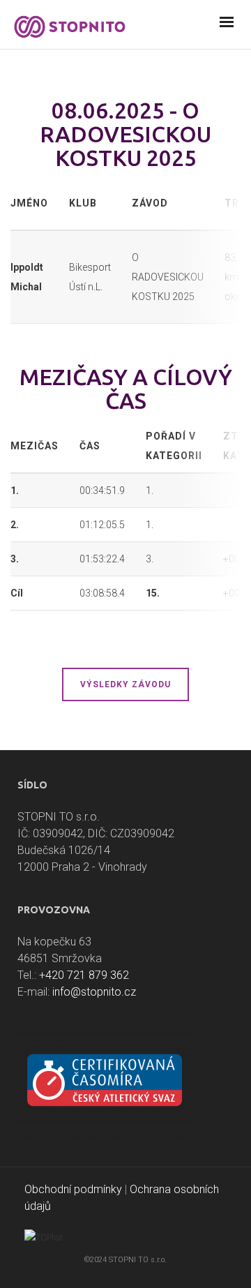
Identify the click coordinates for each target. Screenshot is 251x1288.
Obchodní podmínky (73, 1189)
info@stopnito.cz (94, 991)
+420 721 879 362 (84, 975)
